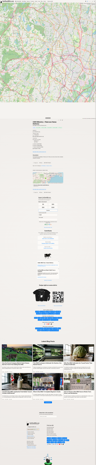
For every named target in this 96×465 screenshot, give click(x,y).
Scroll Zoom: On (60, 174)
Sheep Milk (52, 311)
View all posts (48, 402)
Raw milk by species (50, 431)
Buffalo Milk (44, 313)
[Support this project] (87, 1)
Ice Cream (60, 317)
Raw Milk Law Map (45, 330)
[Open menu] (94, 1)
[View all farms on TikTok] (51, 324)
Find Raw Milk (18, 1)
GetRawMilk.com (34, 423)
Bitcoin (59, 328)
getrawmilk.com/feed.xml (32, 445)
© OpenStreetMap (87, 118)
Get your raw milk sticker (58, 305)
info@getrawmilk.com (32, 426)
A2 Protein (60, 127)
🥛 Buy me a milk (50, 1)
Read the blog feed (30, 442)
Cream (39, 317)
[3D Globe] (85, 1)
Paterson (39, 165)
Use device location (54, 330)
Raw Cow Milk (38, 127)
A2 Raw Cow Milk (43, 127)
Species (28, 1)
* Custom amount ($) (42, 212)
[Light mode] (92, 1)
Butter (35, 317)
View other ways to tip (48, 227)
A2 (64, 440)
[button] (1, 4)
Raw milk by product (50, 432)
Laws (39, 1)
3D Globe (55, 328)
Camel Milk (38, 313)
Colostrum (40, 319)
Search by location (39, 328)
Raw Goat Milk (50, 127)
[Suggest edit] (62, 120)
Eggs (63, 442)
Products (32, 1)
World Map (24, 1)
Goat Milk (48, 311)
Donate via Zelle (30, 434)
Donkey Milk (58, 311)
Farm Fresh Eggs (46, 319)
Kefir (46, 317)
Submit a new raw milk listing (52, 435)
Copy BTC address (31, 435)
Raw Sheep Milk (55, 127)
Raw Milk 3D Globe (50, 428)
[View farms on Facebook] (56, 444)
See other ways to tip (31, 437)
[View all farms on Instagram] (46, 324)
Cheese (42, 317)
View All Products (54, 319)
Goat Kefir (55, 317)
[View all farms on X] (49, 324)
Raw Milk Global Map (48, 328)
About (44, 1)
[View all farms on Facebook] (44, 324)
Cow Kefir (50, 317)
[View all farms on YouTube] (48, 324)
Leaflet (84, 118)
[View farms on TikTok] (63, 444)
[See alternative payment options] (49, 224)
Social (36, 1)
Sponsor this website (48, 280)
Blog (42, 1)
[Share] (60, 120)
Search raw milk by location (51, 433)
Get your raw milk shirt (41, 305)
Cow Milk (37, 311)
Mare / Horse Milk (51, 313)
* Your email (40, 217)
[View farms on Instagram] (58, 444)
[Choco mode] (91, 1)
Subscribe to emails (30, 441)
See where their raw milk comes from (39, 151)
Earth (34, 165)
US (35, 165)
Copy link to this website (32, 446)
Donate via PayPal (31, 431)
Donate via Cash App (31, 433)
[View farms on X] (61, 444)
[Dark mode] (89, 1)
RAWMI (38, 330)
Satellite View (93, 4)
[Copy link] (59, 120)
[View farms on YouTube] (59, 444)
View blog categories (30, 443)
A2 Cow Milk (42, 311)
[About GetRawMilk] (2, 457)
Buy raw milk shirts (31, 438)
